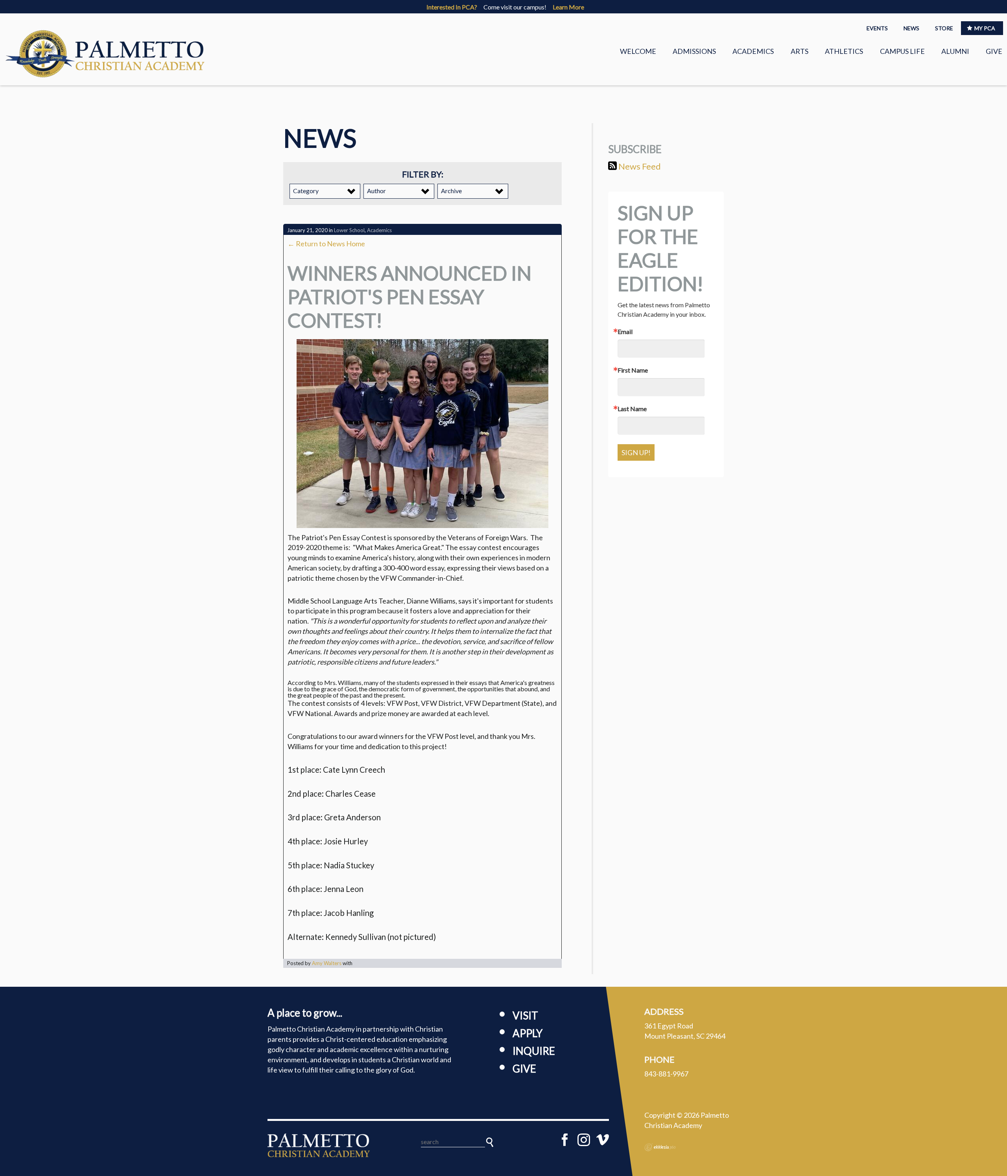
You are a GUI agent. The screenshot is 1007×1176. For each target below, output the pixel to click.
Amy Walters (326, 963)
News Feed (639, 166)
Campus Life (902, 51)
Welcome (638, 51)
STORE (944, 28)
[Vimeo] (602, 1140)
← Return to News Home (326, 243)
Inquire (534, 1051)
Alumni (955, 51)
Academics (753, 51)
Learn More (568, 7)
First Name (633, 370)
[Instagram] (583, 1140)
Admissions (694, 51)
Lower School (349, 230)
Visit (525, 1015)
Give (994, 51)
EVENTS (877, 28)
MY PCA (984, 28)
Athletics (844, 51)
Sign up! (636, 452)
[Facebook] (565, 1140)
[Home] (318, 1145)
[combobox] (325, 191)
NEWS (911, 28)
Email (625, 332)
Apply (527, 1033)
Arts (799, 51)
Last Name (632, 409)
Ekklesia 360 (660, 1147)
